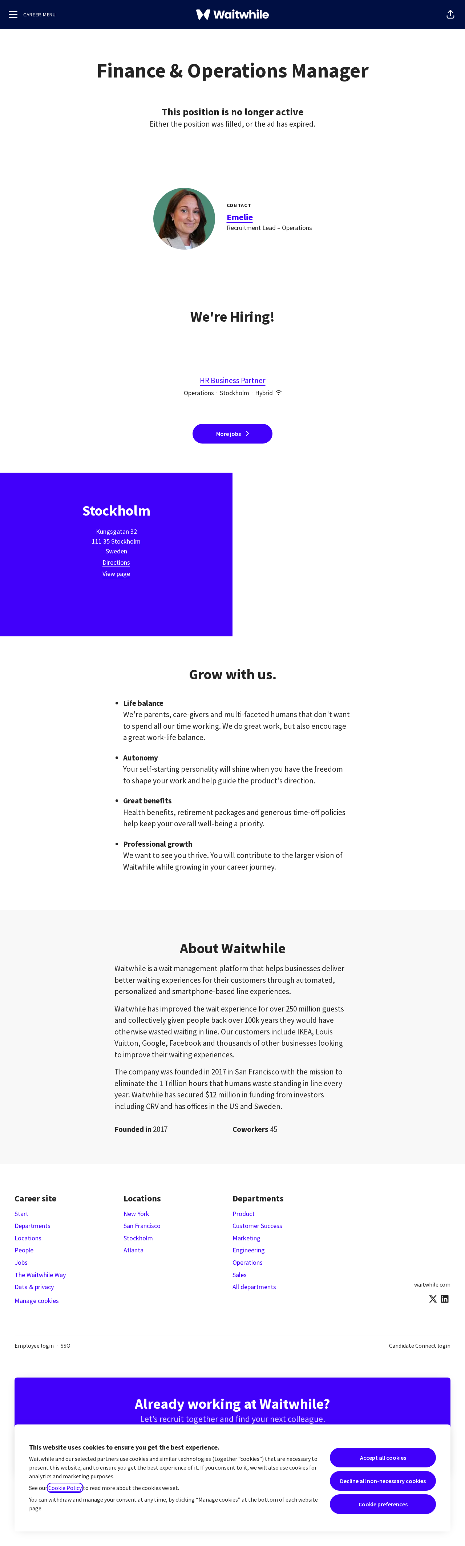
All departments (254, 1287)
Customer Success (257, 1225)
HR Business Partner (233, 380)
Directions (116, 562)
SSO (65, 1345)
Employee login (34, 1345)
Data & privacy (34, 1287)
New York (136, 1213)
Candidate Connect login (419, 1345)
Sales (239, 1275)
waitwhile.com (432, 1284)
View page (116, 573)
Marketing (246, 1238)
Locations (28, 1238)
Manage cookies (37, 1300)
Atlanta (133, 1250)
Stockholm (138, 1238)
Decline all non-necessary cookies (383, 1481)
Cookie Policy (65, 1487)
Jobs (21, 1262)
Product (243, 1213)
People (24, 1250)
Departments (32, 1225)
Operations (247, 1262)
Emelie (240, 217)
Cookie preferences (383, 1504)
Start (21, 1213)
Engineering (248, 1250)
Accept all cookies (383, 1457)
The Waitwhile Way (40, 1275)
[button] (450, 14)
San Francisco (142, 1225)
